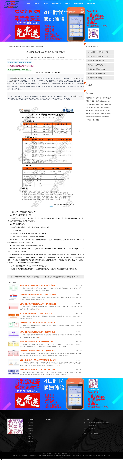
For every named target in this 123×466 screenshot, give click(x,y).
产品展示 (30, 433)
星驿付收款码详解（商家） (97, 69)
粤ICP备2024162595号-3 (74, 453)
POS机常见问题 (29, 46)
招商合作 (30, 438)
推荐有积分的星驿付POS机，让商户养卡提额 (98, 98)
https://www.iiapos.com (95, 431)
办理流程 (30, 431)
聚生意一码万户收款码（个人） (98, 65)
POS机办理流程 (56, 3)
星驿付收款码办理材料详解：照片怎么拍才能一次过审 (37, 322)
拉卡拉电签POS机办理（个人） (98, 56)
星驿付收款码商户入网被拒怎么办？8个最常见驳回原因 (38, 304)
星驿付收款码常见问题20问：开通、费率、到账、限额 (37, 369)
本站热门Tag (61, 457)
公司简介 (36, 3)
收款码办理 (57, 11)
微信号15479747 (93, 425)
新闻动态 (45, 3)
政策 (63, 57)
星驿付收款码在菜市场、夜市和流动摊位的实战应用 (36, 341)
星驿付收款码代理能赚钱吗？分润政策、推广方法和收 (37, 285)
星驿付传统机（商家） (95, 78)
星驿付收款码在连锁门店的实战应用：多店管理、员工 (37, 332)
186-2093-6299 (92, 428)
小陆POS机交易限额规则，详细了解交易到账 (98, 104)
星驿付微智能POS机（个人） (97, 60)
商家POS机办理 (78, 3)
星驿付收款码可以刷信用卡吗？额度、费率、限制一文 (37, 313)
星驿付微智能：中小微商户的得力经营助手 (97, 107)
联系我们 (66, 11)
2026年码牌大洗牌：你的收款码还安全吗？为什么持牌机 (38, 360)
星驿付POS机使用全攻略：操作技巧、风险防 (98, 113)
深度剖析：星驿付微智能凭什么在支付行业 (97, 101)
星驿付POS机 (39, 46)
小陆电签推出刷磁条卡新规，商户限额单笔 (97, 116)
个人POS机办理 (91, 3)
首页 (28, 3)
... (51, 290)
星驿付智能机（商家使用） (97, 73)
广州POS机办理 (19, 46)
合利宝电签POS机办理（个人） (98, 52)
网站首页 (30, 423)
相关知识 (67, 3)
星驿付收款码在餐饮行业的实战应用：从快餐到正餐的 (37, 350)
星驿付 (59, 57)
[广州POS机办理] (11, 4)
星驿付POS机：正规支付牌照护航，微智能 (98, 110)
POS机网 (34, 57)
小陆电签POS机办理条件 (92, 120)
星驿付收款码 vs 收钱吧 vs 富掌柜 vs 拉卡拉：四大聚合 (38, 294)
